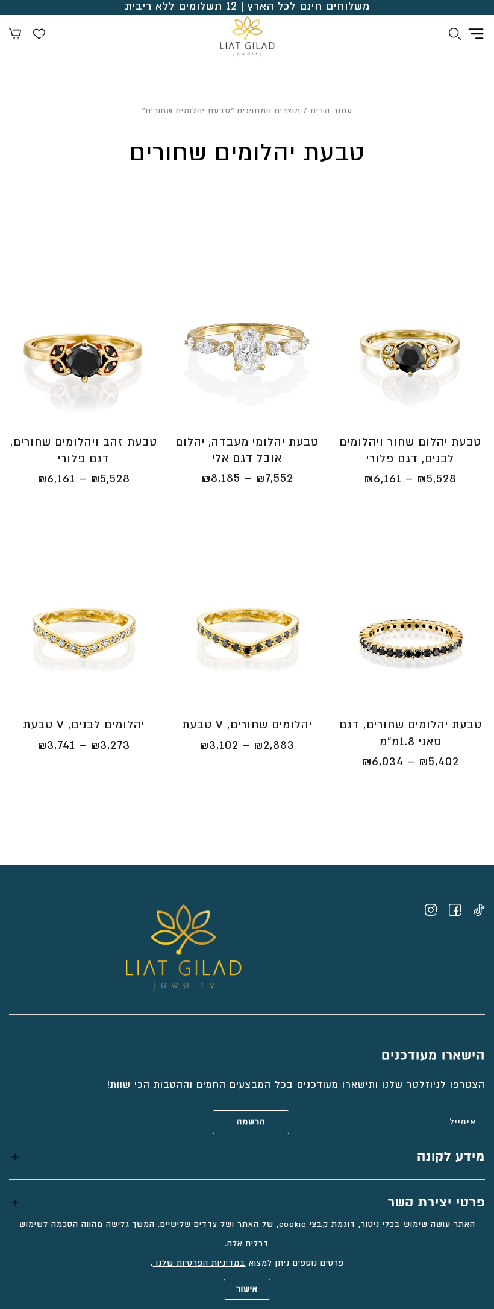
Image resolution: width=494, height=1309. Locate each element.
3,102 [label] (219, 745)
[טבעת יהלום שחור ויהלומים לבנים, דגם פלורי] (410, 348)
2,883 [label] (274, 745)
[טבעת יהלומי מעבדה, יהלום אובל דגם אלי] (246, 347)
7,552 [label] (274, 478)
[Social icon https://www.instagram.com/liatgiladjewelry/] (431, 910)
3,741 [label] (56, 745)
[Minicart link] (15, 35)
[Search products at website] (455, 35)
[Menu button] (476, 34)
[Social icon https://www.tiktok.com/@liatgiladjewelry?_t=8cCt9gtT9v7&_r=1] (479, 910)
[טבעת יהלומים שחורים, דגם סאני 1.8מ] (410, 631)
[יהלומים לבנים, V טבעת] (83, 631)
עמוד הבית (331, 111)
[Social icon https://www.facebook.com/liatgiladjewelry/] (455, 910)
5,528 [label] (437, 479)
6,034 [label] (383, 761)
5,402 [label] (439, 761)
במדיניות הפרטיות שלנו (199, 1263)
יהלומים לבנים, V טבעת (84, 725)
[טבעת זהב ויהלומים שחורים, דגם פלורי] (83, 348)
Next (339, 354)
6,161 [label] (383, 479)
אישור (247, 1289)
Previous (477, 354)
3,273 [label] (110, 745)
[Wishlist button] (39, 35)
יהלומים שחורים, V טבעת (247, 725)
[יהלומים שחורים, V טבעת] (247, 631)
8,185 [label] (220, 478)
